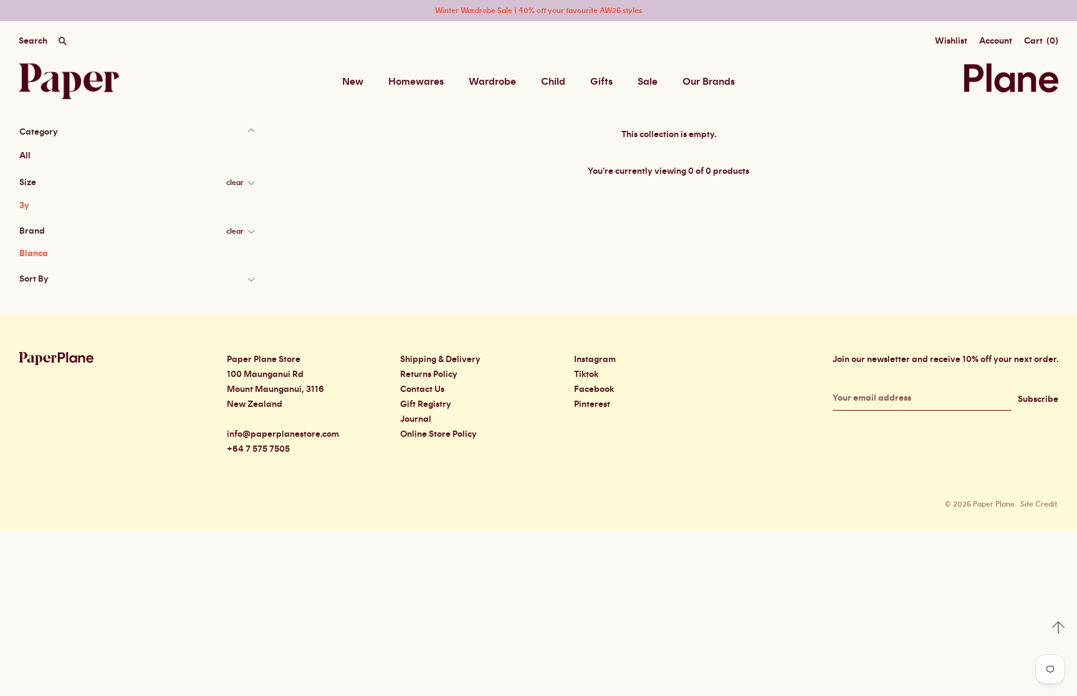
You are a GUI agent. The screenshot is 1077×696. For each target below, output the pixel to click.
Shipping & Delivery (440, 359)
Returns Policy (428, 374)
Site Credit (1038, 504)
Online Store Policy (438, 434)
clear (235, 182)
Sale (648, 82)
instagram (595, 359)
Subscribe (1038, 399)
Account (995, 41)
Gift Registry (425, 404)
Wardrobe (492, 82)
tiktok (586, 374)
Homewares (416, 82)
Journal (415, 419)
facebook (594, 389)
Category (38, 132)
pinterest (592, 404)
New (352, 82)
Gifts (601, 82)
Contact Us (422, 389)
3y (24, 205)
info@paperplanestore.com (283, 434)
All (25, 155)
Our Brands (708, 82)
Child (553, 82)
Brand (32, 231)
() (1041, 41)
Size (27, 182)
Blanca (33, 253)
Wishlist (951, 41)
